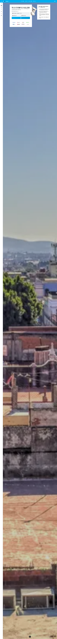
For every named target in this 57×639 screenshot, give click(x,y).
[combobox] (15, 11)
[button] (1, 1)
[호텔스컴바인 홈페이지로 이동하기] (5, 1)
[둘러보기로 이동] (1, 9)
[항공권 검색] (1, 4)
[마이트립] (1, 11)
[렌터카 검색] (1, 7)
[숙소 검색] (1, 5)
